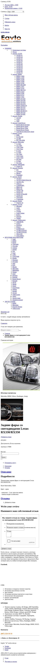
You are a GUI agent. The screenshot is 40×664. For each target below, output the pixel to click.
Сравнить (4, 323)
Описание (8, 466)
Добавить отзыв (6, 437)
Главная (7, 333)
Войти (7, 25)
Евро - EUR (8, 6)
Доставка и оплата (11, 661)
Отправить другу (10, 463)
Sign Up (7, 29)
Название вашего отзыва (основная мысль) (20, 527)
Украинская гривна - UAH (13, 8)
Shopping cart (5, 312)
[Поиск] (20, 330)
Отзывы (7, 468)
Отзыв (8, 531)
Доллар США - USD (11, 5)
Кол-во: (3, 452)
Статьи (7, 18)
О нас (6, 658)
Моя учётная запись (11, 15)
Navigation (4, 45)
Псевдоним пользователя (15, 524)
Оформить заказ (10, 22)
